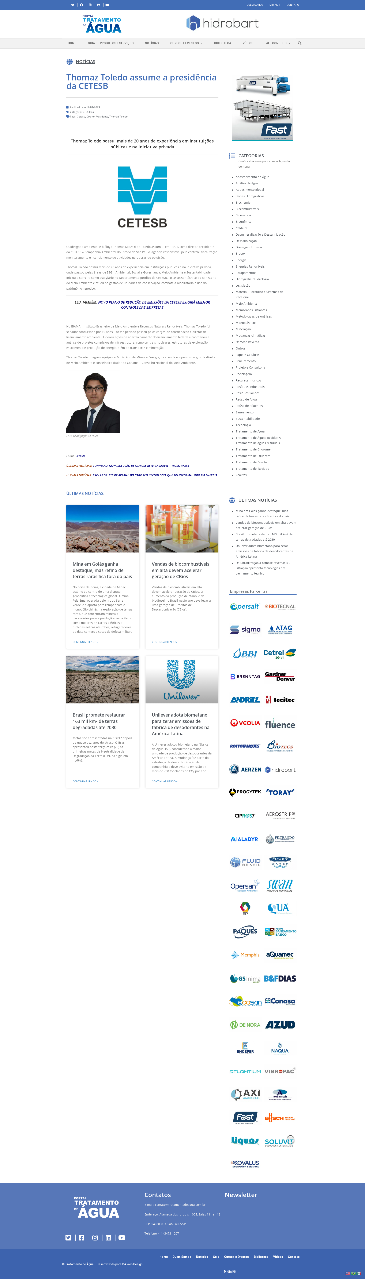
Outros (90, 112)
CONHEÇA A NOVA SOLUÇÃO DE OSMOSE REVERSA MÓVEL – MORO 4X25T (141, 466)
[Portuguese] (353, 1273)
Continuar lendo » (85, 642)
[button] (145, 24)
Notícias (152, 43)
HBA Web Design (131, 1264)
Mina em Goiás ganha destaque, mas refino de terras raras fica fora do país (102, 570)
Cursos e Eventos (184, 43)
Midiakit (275, 4)
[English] (348, 1273)
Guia (216, 1256)
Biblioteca (222, 43)
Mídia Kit (230, 1271)
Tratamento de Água (79, 1264)
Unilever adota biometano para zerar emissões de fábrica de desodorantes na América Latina (181, 724)
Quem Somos (255, 4)
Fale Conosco (276, 43)
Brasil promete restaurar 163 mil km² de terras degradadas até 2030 (99, 721)
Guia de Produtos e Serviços (110, 43)
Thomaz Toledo (118, 116)
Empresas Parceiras (248, 591)
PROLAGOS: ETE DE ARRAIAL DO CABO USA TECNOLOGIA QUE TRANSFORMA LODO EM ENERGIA (155, 475)
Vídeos (248, 43)
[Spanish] (359, 1273)
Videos (278, 1256)
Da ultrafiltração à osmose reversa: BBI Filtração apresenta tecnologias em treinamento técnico (263, 568)
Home (72, 43)
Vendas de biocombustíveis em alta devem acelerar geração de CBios (180, 570)
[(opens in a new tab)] (223, 23)
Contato (293, 4)
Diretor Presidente (97, 116)
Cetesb (81, 116)
